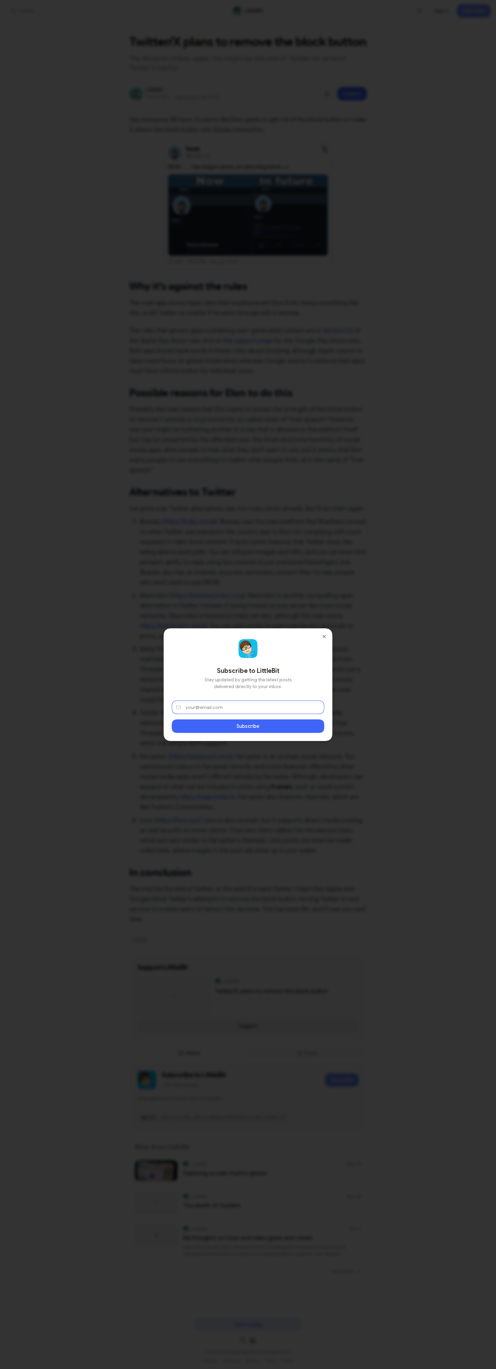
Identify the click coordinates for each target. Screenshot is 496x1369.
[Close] (324, 636)
